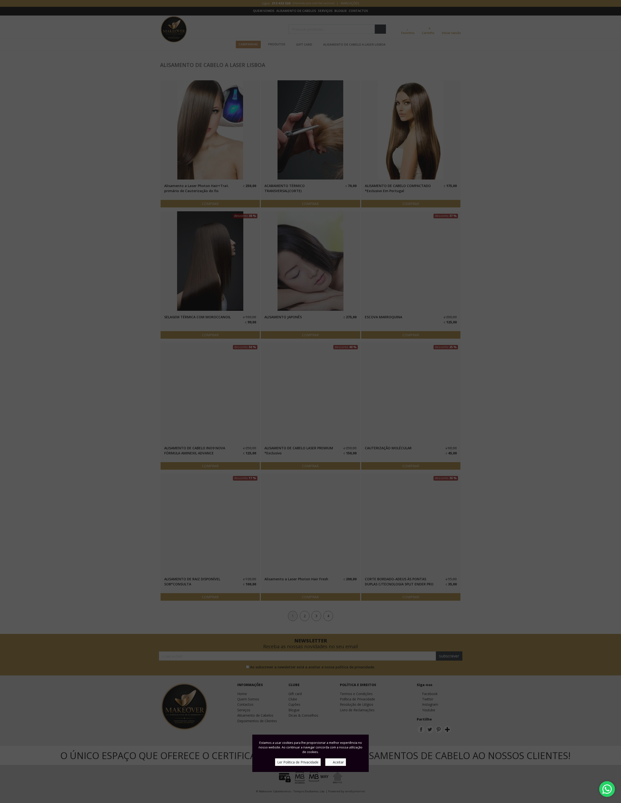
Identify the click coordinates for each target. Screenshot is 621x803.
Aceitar (338, 762)
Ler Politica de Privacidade (298, 762)
